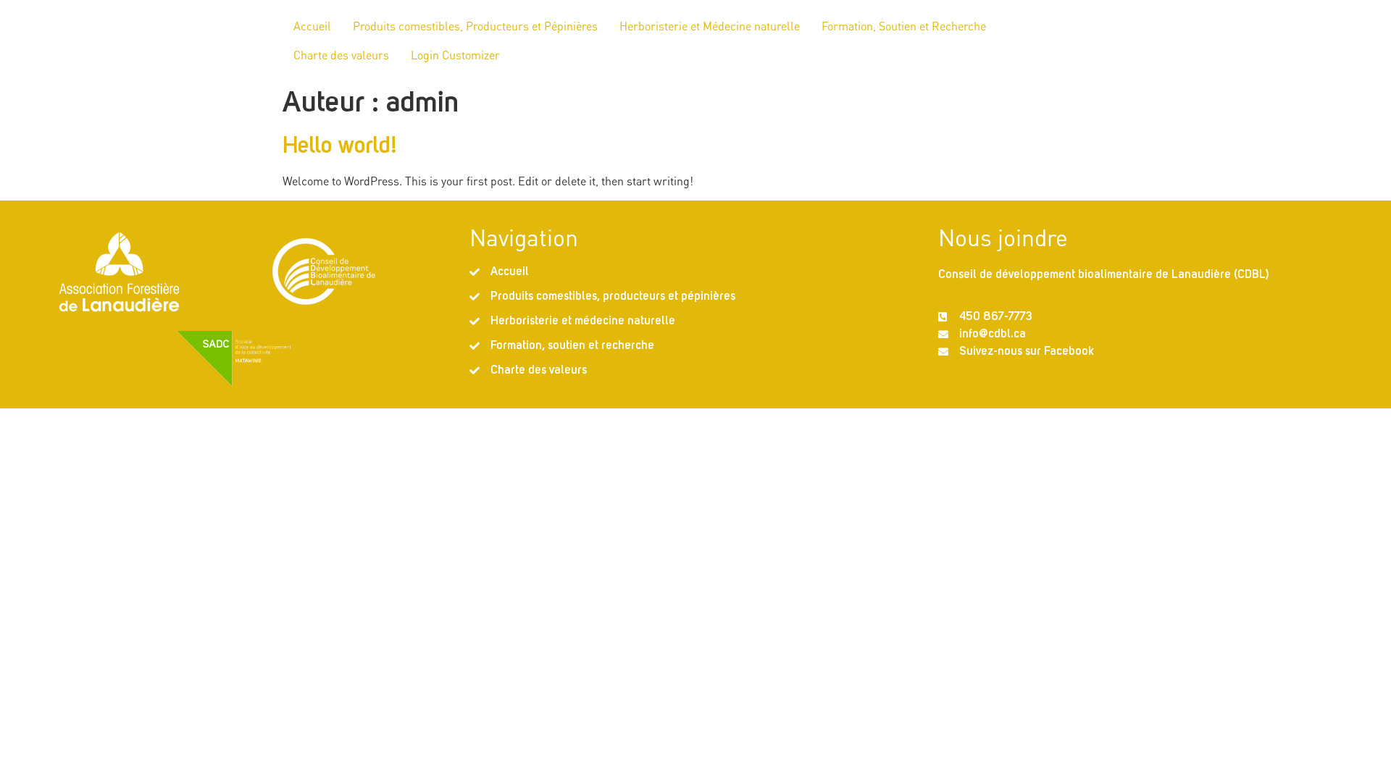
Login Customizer (455, 54)
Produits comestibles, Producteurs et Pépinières (475, 25)
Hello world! (340, 147)
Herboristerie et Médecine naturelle (709, 25)
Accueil (312, 25)
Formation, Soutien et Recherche (904, 25)
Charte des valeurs (341, 54)
